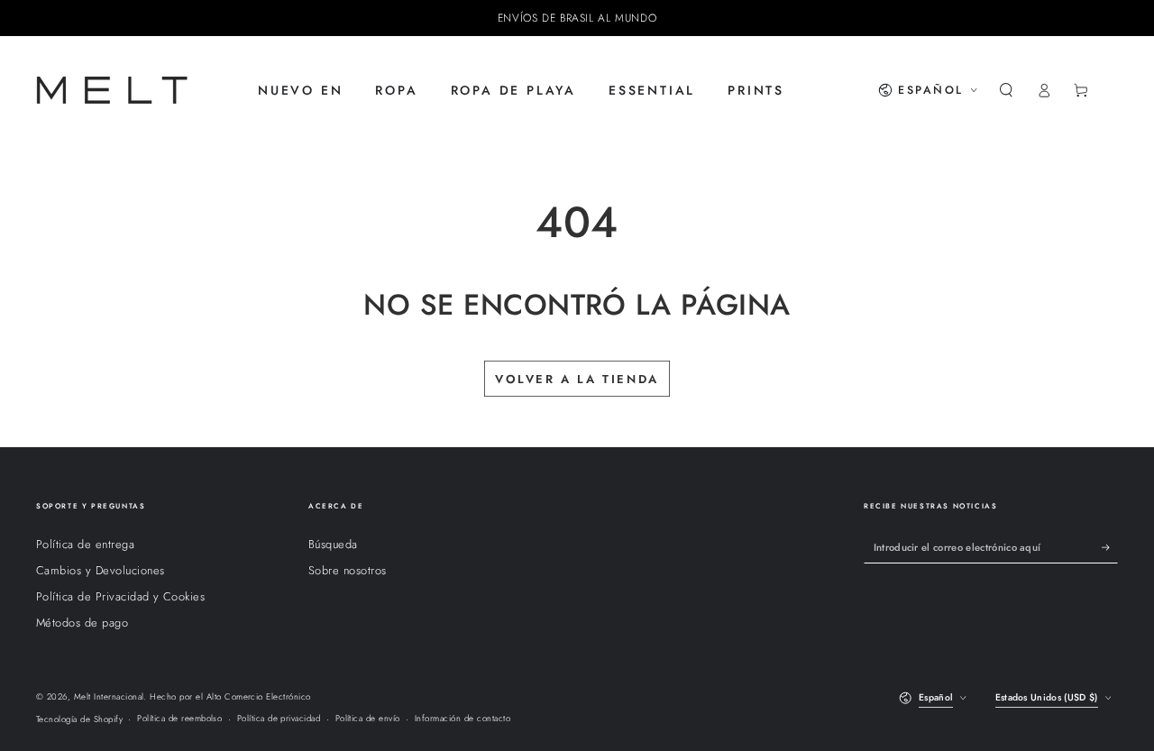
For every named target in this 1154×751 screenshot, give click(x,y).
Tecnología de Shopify (79, 719)
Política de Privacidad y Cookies (120, 596)
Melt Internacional (109, 697)
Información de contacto (462, 718)
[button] (1006, 89)
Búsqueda (333, 544)
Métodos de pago (82, 622)
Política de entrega (85, 544)
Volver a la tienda (577, 379)
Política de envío (367, 718)
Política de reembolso (179, 718)
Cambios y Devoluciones (100, 570)
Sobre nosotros (347, 570)
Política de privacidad (279, 718)
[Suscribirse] (1110, 547)
